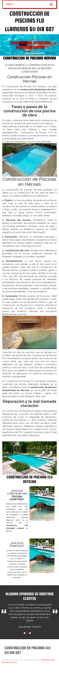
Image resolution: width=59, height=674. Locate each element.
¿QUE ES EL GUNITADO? (17, 544)
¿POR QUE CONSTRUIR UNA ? (17, 495)
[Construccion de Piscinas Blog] (41, 503)
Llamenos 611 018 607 (29, 29)
